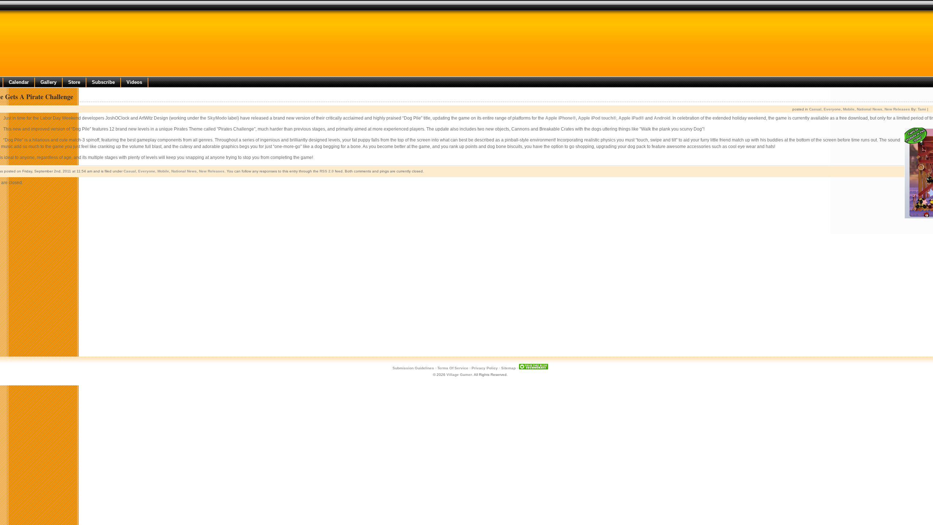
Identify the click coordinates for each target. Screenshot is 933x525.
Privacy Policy (485, 368)
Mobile (849, 109)
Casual (815, 109)
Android (662, 118)
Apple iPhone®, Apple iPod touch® (580, 118)
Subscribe (103, 82)
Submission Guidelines (413, 368)
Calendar (19, 82)
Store (74, 82)
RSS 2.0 (327, 171)
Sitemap (508, 368)
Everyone (832, 109)
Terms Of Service (452, 368)
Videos (134, 82)
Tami (922, 109)
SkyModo (217, 118)
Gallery (48, 82)
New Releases (897, 109)
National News (869, 109)
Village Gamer (459, 375)
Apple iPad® (631, 118)
